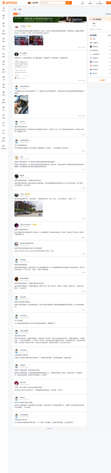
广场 (14, 9)
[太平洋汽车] (10, 2)
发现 (19, 9)
